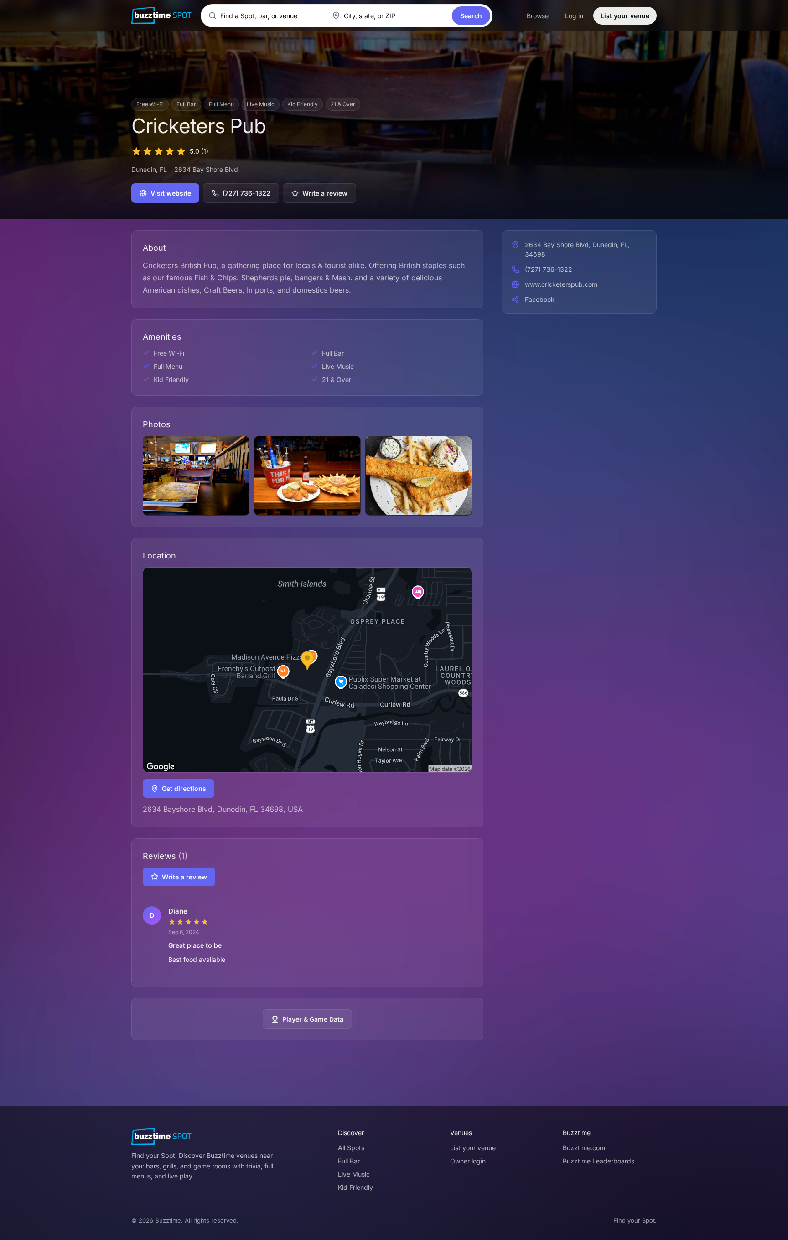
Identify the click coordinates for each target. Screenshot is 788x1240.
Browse (538, 16)
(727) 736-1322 (246, 193)
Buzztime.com (584, 1148)
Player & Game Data (312, 1019)
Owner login (468, 1161)
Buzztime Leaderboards (598, 1161)
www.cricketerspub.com (561, 284)
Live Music (354, 1174)
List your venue (625, 16)
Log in (574, 16)
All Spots (351, 1148)
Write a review (324, 193)
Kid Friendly (355, 1187)
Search (471, 16)
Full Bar (349, 1161)
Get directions (184, 788)
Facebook (540, 299)
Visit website (170, 193)
